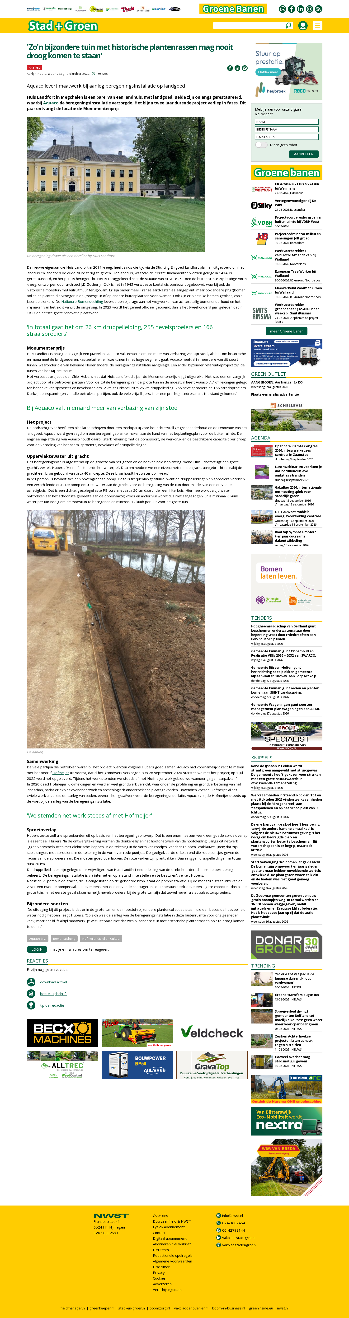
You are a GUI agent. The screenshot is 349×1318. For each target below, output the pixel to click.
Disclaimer (161, 1266)
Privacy (159, 1272)
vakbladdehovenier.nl (191, 1308)
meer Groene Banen (286, 331)
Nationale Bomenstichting (82, 301)
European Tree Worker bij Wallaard (295, 273)
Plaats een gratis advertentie (275, 394)
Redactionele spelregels (173, 1255)
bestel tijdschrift (53, 993)
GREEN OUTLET (268, 374)
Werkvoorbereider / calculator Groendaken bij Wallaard (295, 255)
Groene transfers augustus (297, 994)
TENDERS (261, 618)
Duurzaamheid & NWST (172, 1221)
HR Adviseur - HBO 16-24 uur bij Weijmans (297, 186)
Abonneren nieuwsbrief (172, 1244)
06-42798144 (233, 1230)
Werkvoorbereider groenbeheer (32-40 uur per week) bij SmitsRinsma (297, 308)
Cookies (159, 1278)
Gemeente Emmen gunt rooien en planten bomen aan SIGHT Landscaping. (285, 690)
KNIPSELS (261, 757)
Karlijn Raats (37, 73)
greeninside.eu (261, 1308)
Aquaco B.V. (37, 938)
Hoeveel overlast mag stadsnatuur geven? (292, 1059)
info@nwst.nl (232, 1215)
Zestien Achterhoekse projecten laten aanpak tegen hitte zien (294, 1040)
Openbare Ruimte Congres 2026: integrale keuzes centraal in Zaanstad (296, 450)
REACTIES (37, 961)
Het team (161, 1249)
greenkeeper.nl (102, 1308)
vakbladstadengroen (239, 1245)
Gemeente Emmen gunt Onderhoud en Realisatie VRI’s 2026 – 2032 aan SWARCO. (283, 653)
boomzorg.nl (160, 1308)
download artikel (53, 982)
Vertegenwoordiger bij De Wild (295, 202)
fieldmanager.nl (73, 1308)
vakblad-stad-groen (238, 1237)
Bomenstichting (64, 938)
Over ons (160, 1215)
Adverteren (162, 1283)
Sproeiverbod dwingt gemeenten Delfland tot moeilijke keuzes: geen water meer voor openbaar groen (298, 1017)
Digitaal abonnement (170, 1238)
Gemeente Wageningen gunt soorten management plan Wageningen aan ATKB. (285, 706)
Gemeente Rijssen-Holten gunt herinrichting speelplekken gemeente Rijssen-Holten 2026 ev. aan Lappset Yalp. (284, 671)
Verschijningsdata (167, 1289)
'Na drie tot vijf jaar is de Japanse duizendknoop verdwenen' (294, 978)
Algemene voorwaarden (172, 1261)
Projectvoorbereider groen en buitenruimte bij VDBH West (298, 219)
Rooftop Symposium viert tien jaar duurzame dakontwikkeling (295, 536)
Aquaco (51, 103)
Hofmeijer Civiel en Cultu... (101, 938)
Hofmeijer (60, 772)
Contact (159, 1232)
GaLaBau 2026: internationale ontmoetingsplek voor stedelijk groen (298, 491)
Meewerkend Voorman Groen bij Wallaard (298, 290)
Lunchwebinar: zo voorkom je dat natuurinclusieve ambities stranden (298, 470)
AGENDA (260, 438)
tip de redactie (52, 1005)
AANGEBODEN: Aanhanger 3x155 (277, 382)
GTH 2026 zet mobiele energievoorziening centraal (298, 513)
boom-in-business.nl (228, 1308)
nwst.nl (282, 1308)
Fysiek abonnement (169, 1227)
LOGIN (37, 949)
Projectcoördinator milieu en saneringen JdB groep (298, 236)
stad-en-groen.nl (132, 1308)
